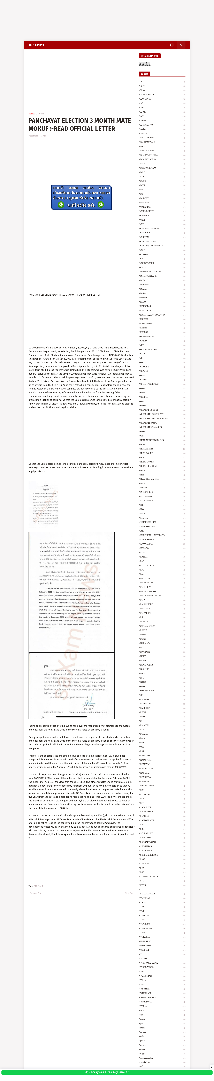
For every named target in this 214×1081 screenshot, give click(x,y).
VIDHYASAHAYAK (162, 962)
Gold (162, 435)
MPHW (162, 634)
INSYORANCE (162, 500)
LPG (162, 569)
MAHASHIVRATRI (162, 591)
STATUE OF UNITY (162, 876)
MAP (162, 600)
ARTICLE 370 (162, 124)
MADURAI (162, 578)
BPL (162, 189)
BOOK (162, 180)
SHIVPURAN (162, 846)
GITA (162, 353)
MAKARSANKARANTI (162, 595)
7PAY (162, 90)
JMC (162, 530)
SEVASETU (162, 837)
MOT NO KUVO (162, 625)
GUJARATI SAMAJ (162, 422)
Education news (162, 323)
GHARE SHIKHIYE (162, 349)
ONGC (162, 686)
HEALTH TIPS (162, 448)
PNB (162, 729)
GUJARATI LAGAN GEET (162, 414)
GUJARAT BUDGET (162, 409)
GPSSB (162, 379)
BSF (162, 193)
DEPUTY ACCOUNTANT (162, 271)
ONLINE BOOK (162, 690)
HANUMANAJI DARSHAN (162, 440)
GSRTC (162, 401)
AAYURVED (162, 98)
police (162, 1040)
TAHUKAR (162, 898)
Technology (162, 936)
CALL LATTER (162, 211)
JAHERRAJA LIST (162, 522)
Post (162, 742)
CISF (162, 250)
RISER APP (162, 794)
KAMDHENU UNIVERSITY (162, 535)
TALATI (162, 902)
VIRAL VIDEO (162, 967)
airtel (162, 1010)
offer (162, 1036)
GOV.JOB (162, 370)
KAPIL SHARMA (162, 539)
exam (162, 1018)
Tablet (162, 932)
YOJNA (162, 1006)
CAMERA (162, 215)
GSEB (162, 392)
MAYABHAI (162, 613)
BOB (162, 176)
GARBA (162, 340)
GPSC (162, 375)
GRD (162, 388)
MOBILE (162, 621)
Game (162, 431)
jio (162, 1023)
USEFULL (162, 949)
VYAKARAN (162, 975)
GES (162, 345)
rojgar (162, 1053)
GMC (162, 362)
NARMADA (162, 643)
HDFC (162, 444)
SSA (162, 867)
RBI (162, 790)
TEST (162, 919)
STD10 (162, 885)
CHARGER (162, 232)
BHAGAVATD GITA (162, 155)
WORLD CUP (162, 1001)
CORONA (162, 254)
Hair (162, 474)
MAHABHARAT (162, 582)
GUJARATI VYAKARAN (162, 427)
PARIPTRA (162, 708)
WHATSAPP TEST (162, 997)
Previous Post (35, 893)
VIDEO (162, 958)
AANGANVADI (162, 94)
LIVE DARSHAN (162, 565)
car (162, 1014)
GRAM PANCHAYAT (162, 383)
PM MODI (162, 725)
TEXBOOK (162, 923)
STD (162, 880)
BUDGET (162, 198)
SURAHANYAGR (162, 893)
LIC (162, 561)
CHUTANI (40, 114)
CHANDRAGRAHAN (162, 228)
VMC (162, 971)
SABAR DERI (162, 807)
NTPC (162, 682)
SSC (162, 872)
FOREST (162, 332)
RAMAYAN (162, 764)
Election (162, 327)
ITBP (162, 513)
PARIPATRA (162, 703)
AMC (162, 107)
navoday (162, 1031)
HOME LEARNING (162, 466)
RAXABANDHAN (162, 785)
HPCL (162, 470)
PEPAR (162, 712)
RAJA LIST (162, 755)
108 (162, 81)
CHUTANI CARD (162, 241)
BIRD (162, 172)
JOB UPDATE (37, 45)
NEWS (162, 660)
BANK (162, 146)
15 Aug (162, 85)
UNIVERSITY (162, 945)
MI (162, 617)
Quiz (162, 746)
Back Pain (162, 202)
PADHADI (162, 699)
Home (31, 114)
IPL (162, 504)
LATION (162, 556)
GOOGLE (162, 366)
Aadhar (162, 129)
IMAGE (162, 487)
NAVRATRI (162, 651)
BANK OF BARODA (162, 150)
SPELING (162, 863)
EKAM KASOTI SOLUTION (162, 314)
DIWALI (162, 280)
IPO (162, 509)
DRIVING (162, 284)
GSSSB (162, 405)
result (162, 1049)
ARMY (162, 120)
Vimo (162, 984)
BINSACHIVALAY (162, 167)
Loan (162, 574)
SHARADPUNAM (162, 841)
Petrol (162, 738)
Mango (162, 638)
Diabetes (162, 293)
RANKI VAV (162, 777)
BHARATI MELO (162, 159)
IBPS (162, 483)
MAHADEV (162, 587)
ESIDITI (162, 319)
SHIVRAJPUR (162, 850)
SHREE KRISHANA (162, 854)
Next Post (129, 893)
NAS (162, 647)
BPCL (162, 185)
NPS (162, 677)
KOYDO (162, 552)
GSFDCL (162, 396)
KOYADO (162, 548)
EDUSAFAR (162, 306)
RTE (162, 803)
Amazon (162, 133)
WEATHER (162, 988)
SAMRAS (162, 816)
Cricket (162, 267)
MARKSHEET (162, 604)
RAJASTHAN (162, 759)
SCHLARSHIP (162, 833)
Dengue (162, 288)
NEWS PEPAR (162, 664)
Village (162, 980)
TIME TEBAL (162, 928)
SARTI (162, 824)
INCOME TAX (162, 492)
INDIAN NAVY (162, 496)
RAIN (162, 751)
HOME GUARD (162, 461)
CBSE (162, 219)
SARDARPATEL (162, 820)
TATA (162, 911)
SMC (162, 859)
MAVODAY (162, 608)
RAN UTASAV (162, 768)
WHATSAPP (162, 993)
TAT (162, 906)
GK (162, 358)
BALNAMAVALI (162, 142)
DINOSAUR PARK (162, 275)
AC (162, 103)
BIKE (162, 163)
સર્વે (162, 1066)
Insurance (162, 517)
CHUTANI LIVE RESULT (162, 245)
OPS (162, 695)
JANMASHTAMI (162, 526)
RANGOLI (162, 772)
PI (162, 720)
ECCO (162, 301)
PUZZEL (162, 733)
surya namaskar (162, 1057)
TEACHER (162, 915)
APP (162, 116)
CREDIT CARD (162, 263)
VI (162, 954)
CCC (162, 224)
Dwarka (162, 297)
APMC (162, 111)
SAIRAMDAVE (162, 811)
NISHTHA (162, 669)
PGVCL (162, 716)
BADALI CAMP (162, 137)
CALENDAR (162, 206)
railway (162, 1044)
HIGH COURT (162, 453)
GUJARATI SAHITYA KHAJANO (162, 418)
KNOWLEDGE (162, 543)
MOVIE (162, 630)
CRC (162, 258)
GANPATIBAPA (162, 336)
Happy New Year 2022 (162, 479)
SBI (162, 828)
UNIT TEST (162, 941)
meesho (162, 1027)
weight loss (162, 1062)
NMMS (162, 673)
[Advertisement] (87, 20)
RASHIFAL (162, 781)
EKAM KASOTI (162, 310)
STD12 (162, 889)
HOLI (162, 457)
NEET (162, 656)
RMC (162, 798)
